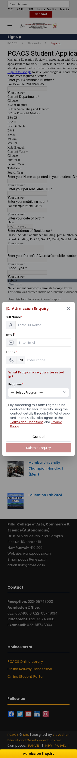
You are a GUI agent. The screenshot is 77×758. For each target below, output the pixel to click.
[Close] (68, 308)
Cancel (38, 436)
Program (16, 384)
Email (10, 335)
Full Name (14, 317)
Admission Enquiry (38, 753)
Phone (11, 352)
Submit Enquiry (38, 447)
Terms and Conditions (26, 422)
